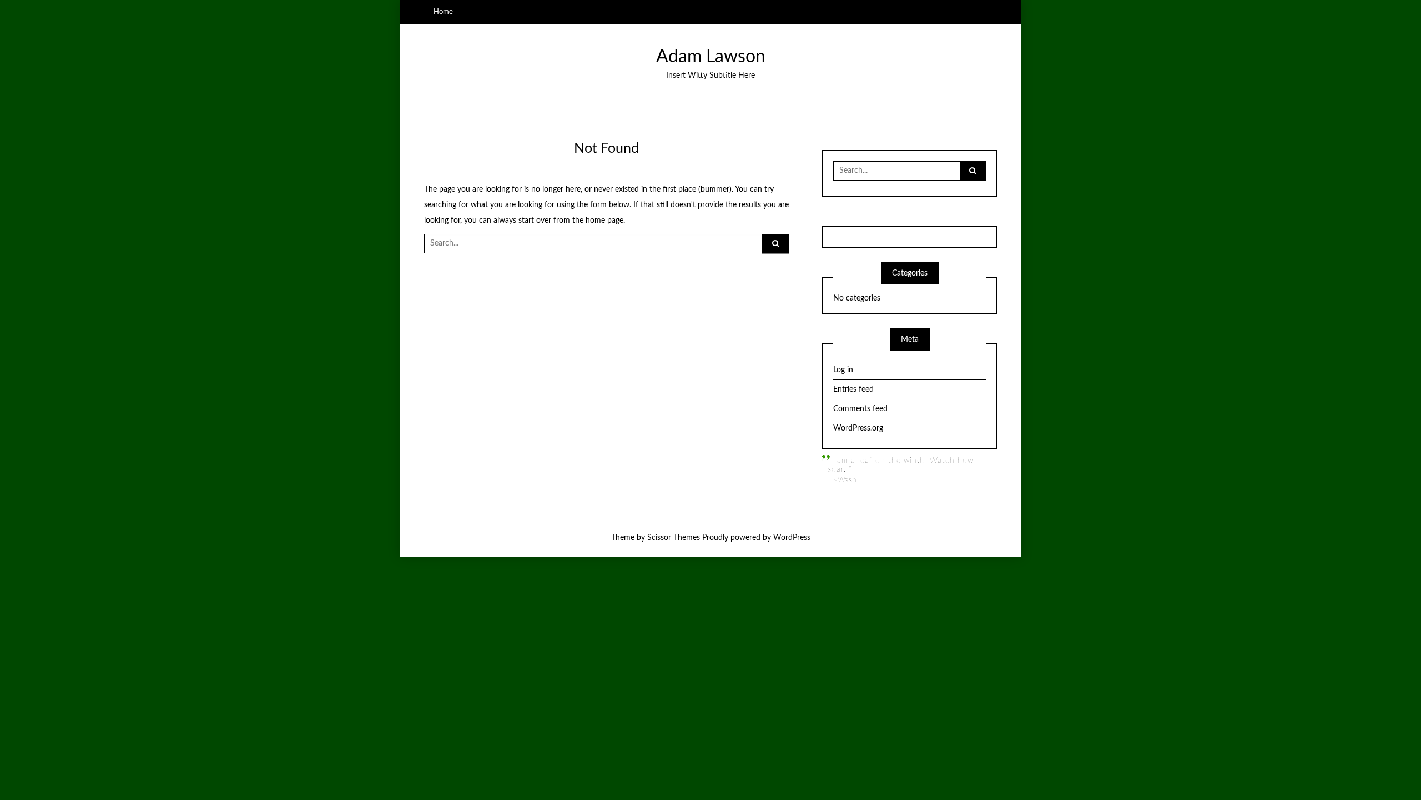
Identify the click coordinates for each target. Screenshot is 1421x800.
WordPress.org (858, 428)
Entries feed (853, 389)
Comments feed (860, 409)
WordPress (791, 538)
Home (443, 12)
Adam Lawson (710, 57)
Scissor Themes (673, 538)
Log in (843, 370)
